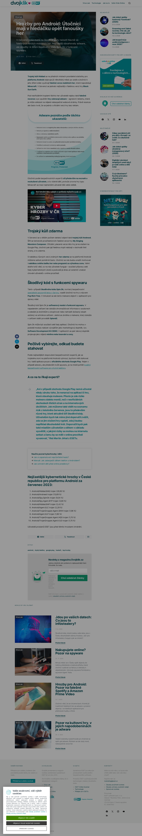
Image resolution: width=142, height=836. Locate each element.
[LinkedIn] (125, 119)
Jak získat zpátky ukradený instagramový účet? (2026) (121, 150)
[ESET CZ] (83, 799)
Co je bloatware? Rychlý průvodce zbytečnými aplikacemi (119, 176)
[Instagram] (114, 119)
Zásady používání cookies (115, 785)
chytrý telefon (40, 550)
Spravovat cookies (112, 789)
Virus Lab (86, 3)
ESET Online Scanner (82, 787)
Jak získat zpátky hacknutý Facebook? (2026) (121, 19)
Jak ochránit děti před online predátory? (51, 464)
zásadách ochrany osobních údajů (64, 596)
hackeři (58, 550)
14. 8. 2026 (116, 36)
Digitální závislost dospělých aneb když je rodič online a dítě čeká (121, 163)
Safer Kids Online (118, 3)
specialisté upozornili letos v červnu (43, 293)
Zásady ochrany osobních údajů (117, 787)
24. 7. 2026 (116, 156)
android (30, 550)
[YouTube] (119, 119)
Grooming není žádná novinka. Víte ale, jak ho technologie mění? (121, 30)
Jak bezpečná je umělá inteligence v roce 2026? (121, 42)
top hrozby (66, 550)
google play (50, 550)
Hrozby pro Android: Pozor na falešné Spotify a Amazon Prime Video (71, 689)
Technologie (96, 3)
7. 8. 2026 (115, 47)
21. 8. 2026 (116, 24)
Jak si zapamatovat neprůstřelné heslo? (51, 457)
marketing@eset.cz (111, 781)
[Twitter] (108, 119)
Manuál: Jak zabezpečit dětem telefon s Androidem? (57, 460)
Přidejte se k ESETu (81, 791)
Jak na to (106, 3)
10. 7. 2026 (116, 183)
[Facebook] (102, 119)
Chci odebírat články (72, 578)
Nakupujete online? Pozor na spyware (70, 651)
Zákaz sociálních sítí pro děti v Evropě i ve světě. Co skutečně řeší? (121, 136)
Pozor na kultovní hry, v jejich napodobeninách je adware (73, 726)
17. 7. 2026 (115, 169)
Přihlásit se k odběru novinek (23, 781)
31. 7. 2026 (116, 142)
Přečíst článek (60, 643)
